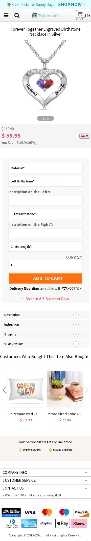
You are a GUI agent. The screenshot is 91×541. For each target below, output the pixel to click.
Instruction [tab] (11, 324)
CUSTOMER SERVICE (19, 480)
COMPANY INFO (15, 472)
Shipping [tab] (10, 334)
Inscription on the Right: (30, 224)
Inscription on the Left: (29, 191)
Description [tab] (12, 315)
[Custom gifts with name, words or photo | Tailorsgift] (45, 14)
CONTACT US (13, 488)
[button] (4, 390)
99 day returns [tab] (13, 344)
